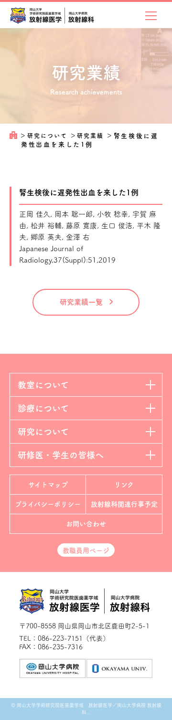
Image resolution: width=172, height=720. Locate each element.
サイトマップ (48, 484)
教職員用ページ (86, 550)
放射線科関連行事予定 (124, 504)
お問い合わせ (86, 523)
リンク (124, 484)
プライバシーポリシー (48, 504)
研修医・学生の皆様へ (61, 455)
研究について (48, 135)
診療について (43, 408)
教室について (43, 385)
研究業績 (91, 135)
